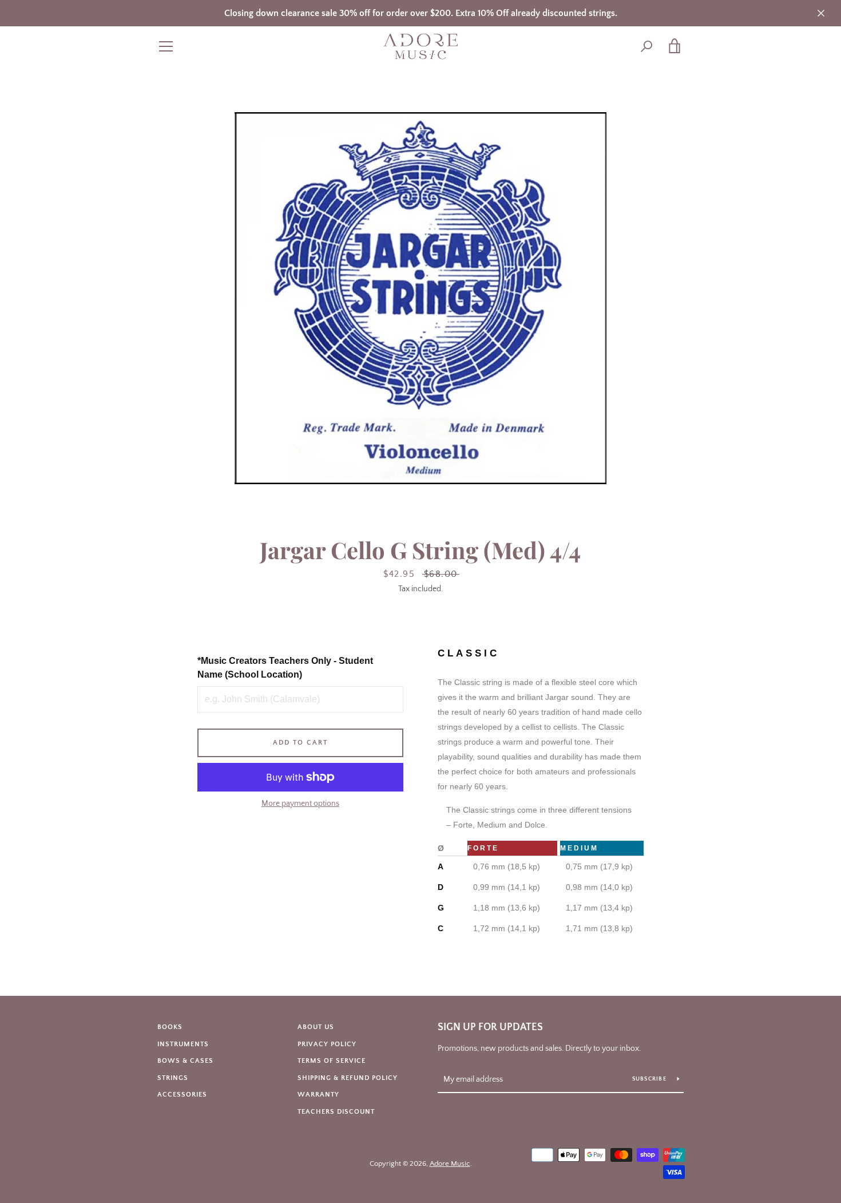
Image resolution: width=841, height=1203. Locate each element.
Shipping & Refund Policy (347, 1078)
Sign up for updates (490, 1027)
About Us (315, 1027)
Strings (172, 1078)
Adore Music (450, 1164)
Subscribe (650, 1079)
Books (170, 1027)
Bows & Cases (185, 1061)
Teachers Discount (336, 1111)
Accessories (182, 1094)
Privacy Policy (326, 1044)
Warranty (318, 1094)
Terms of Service (331, 1061)
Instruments (183, 1044)
